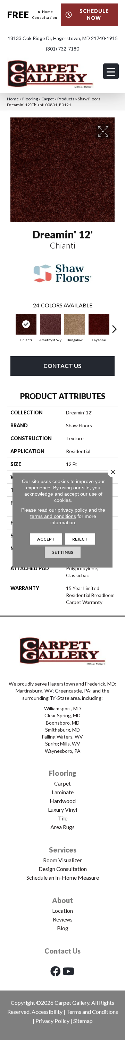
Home (13, 98)
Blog (62, 928)
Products (65, 98)
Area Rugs (62, 827)
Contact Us (62, 365)
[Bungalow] (74, 324)
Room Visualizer (62, 860)
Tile (62, 818)
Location (62, 910)
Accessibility (47, 1011)
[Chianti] (26, 324)
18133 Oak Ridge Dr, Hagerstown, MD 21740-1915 (63, 38)
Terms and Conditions (92, 1011)
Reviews (63, 919)
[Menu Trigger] (111, 71)
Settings (62, 552)
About (62, 900)
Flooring (30, 98)
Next (114, 325)
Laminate (63, 792)
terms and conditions (53, 516)
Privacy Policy (52, 1020)
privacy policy (72, 510)
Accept (46, 539)
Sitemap (83, 1020)
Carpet (47, 98)
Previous (10, 325)
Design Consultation (63, 868)
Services (62, 850)
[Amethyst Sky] (50, 324)
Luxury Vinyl (62, 809)
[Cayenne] (99, 324)
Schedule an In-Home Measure (62, 877)
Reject (80, 539)
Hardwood (63, 800)
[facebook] (55, 971)
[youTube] (68, 971)
